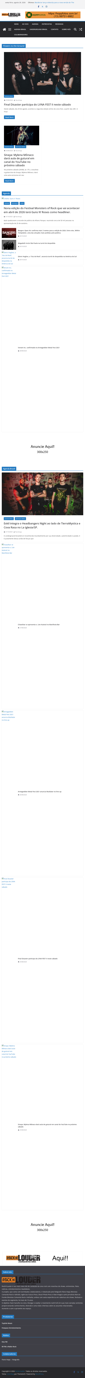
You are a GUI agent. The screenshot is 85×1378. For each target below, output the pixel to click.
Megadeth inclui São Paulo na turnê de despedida (36, 243)
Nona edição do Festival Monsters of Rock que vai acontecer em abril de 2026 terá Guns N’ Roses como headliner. (42, 210)
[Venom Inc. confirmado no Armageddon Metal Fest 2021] (9, 349)
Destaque (15, 203)
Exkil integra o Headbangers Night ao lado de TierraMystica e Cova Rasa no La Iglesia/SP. (42, 525)
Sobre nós (66, 29)
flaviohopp (18, 100)
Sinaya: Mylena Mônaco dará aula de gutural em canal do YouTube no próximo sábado (19, 160)
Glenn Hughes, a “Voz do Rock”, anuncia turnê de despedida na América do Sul (47, 256)
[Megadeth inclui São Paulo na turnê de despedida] (9, 245)
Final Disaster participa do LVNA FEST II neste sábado (37, 104)
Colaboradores (21, 35)
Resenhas (59, 24)
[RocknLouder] (4, 29)
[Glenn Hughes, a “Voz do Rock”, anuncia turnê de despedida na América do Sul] (9, 258)
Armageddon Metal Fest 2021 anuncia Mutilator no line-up (39, 792)
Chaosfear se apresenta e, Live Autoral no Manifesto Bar (39, 624)
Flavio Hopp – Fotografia (10, 1360)
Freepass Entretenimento (11, 1328)
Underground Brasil (38, 29)
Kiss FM (4, 1342)
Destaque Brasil (20, 146)
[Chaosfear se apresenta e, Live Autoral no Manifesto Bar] (9, 626)
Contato (54, 29)
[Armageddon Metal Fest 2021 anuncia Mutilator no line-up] (9, 793)
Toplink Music (7, 1323)
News (16, 24)
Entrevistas (47, 24)
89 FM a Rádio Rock (9, 1347)
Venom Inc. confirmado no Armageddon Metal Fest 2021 (39, 348)
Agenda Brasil (20, 29)
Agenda (35, 24)
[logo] (21, 1278)
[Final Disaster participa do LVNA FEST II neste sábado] (42, 73)
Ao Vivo (25, 24)
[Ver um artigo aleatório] (80, 29)
